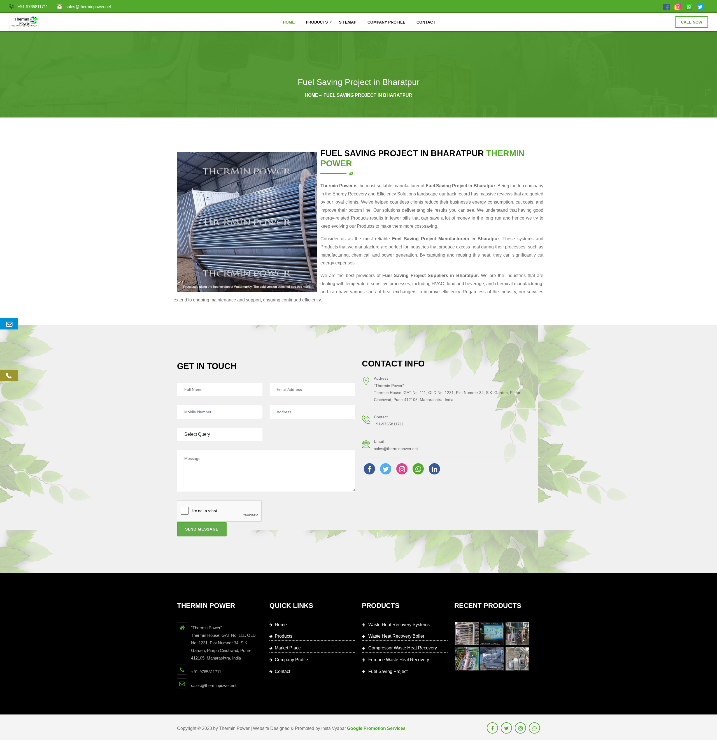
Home (311, 95)
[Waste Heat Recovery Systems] (467, 633)
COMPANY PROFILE (386, 22)
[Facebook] (666, 6)
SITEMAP (347, 22)
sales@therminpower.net (88, 6)
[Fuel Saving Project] (492, 658)
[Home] (24, 22)
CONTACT (426, 22)
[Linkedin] (434, 468)
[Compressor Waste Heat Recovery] (517, 633)
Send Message (201, 529)
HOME (289, 22)
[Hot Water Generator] (517, 658)
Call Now (691, 22)
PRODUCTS (317, 22)
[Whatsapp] (689, 6)
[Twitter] (700, 6)
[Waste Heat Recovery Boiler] (492, 633)
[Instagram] (677, 6)
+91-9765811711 (33, 6)
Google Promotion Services (376, 728)
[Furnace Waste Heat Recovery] (467, 658)
